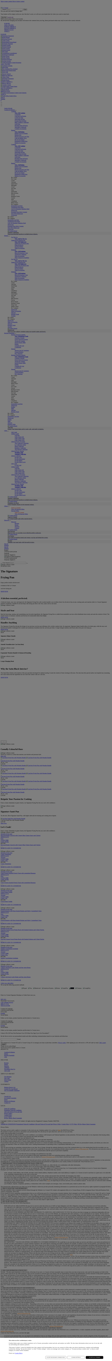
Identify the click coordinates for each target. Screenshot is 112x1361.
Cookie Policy (18, 1353)
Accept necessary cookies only (56, 1357)
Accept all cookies (94, 1357)
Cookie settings (76, 1357)
